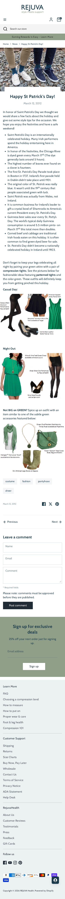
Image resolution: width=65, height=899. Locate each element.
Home (6, 44)
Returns (7, 751)
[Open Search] (5, 29)
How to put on (11, 711)
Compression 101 (13, 728)
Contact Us (9, 774)
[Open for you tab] (55, 880)
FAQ (5, 693)
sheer (8, 490)
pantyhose (44, 481)
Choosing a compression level (21, 699)
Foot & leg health (13, 722)
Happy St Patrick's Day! (32, 44)
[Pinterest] (20, 862)
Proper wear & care (14, 716)
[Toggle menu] (5, 19)
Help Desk (9, 797)
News (15, 44)
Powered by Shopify (44, 890)
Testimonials (10, 826)
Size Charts (10, 757)
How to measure (13, 705)
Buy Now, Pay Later (15, 763)
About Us (8, 815)
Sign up (34, 666)
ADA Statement (12, 791)
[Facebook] (5, 862)
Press (6, 832)
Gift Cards (9, 843)
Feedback (8, 838)
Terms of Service (13, 780)
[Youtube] (10, 862)
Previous (12, 521)
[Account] (51, 18)
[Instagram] (15, 862)
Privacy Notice (11, 786)
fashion (26, 481)
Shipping (8, 745)
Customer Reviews (14, 820)
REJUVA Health (27, 890)
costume (10, 481)
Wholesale (9, 768)
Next (55, 521)
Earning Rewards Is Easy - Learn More (32, 36)
